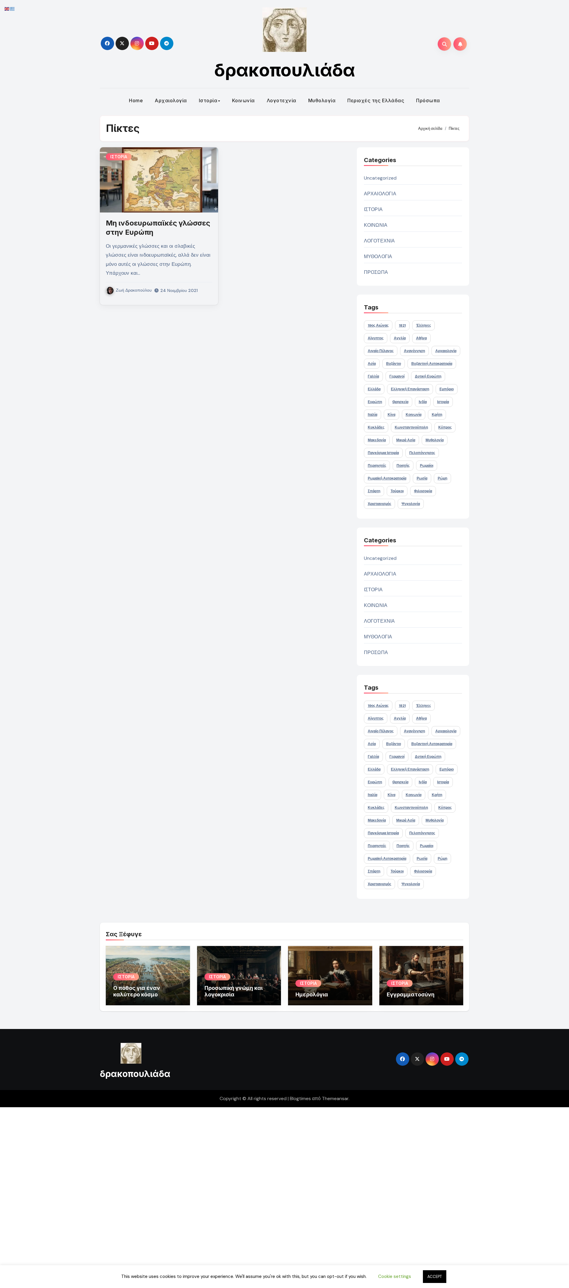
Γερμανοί (397, 376)
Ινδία (423, 401)
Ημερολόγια (311, 994)
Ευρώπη (375, 401)
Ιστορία (208, 100)
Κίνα (391, 414)
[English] (7, 8)
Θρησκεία (400, 401)
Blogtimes (300, 1098)
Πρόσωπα (428, 100)
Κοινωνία (243, 100)
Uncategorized (380, 178)
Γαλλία (373, 376)
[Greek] (12, 8)
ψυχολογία (411, 503)
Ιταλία (372, 414)
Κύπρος (445, 427)
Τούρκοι (397, 491)
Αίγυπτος (375, 338)
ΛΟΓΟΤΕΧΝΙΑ (379, 241)
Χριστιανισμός (379, 503)
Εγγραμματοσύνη (410, 994)
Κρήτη (437, 414)
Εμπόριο (446, 389)
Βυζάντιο (393, 363)
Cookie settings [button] (394, 1276)
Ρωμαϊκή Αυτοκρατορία (387, 478)
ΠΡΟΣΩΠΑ (376, 272)
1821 (402, 325)
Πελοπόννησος (422, 452)
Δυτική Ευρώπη (428, 376)
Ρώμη (442, 478)
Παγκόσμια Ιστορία (383, 452)
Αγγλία (400, 338)
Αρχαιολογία (171, 100)
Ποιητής (403, 465)
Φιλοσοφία (423, 491)
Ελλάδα (374, 389)
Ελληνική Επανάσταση (410, 389)
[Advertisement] (179, 1196)
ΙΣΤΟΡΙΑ (118, 156)
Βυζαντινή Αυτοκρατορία (431, 363)
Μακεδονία (377, 440)
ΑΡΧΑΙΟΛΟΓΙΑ (380, 194)
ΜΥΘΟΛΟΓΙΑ (378, 256)
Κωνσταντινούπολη (411, 427)
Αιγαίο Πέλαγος (381, 351)
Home (136, 100)
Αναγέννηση (414, 351)
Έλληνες (423, 325)
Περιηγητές (377, 465)
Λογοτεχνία (281, 100)
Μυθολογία (322, 100)
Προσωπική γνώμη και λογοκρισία (233, 991)
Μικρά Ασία (405, 440)
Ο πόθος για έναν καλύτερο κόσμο (136, 991)
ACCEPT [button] (434, 1276)
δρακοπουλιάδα (284, 70)
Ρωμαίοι (426, 465)
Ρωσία (422, 478)
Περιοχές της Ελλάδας (375, 100)
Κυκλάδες (376, 427)
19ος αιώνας (378, 325)
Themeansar (335, 1098)
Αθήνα (421, 338)
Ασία (372, 363)
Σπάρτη (374, 491)
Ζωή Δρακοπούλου (134, 290)
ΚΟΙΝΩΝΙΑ (376, 225)
